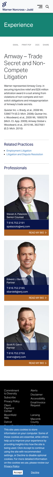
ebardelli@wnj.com (17, 291)
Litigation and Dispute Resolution (25, 154)
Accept (18, 472)
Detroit (8, 421)
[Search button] (47, 6)
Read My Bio (36, 232)
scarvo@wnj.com (16, 356)
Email (15, 45)
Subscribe (10, 397)
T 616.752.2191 (16, 222)
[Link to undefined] (26, 197)
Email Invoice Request (38, 404)
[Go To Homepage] (17, 6)
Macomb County (36, 420)
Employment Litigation (19, 150)
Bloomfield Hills (10, 416)
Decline (35, 472)
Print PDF (26, 45)
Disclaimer (37, 394)
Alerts (34, 390)
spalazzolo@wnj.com (18, 226)
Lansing (35, 414)
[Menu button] (40, 6)
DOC (37, 45)
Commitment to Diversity (11, 392)
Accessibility (38, 398)
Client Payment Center (9, 408)
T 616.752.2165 (16, 288)
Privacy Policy (11, 466)
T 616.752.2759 (16, 353)
